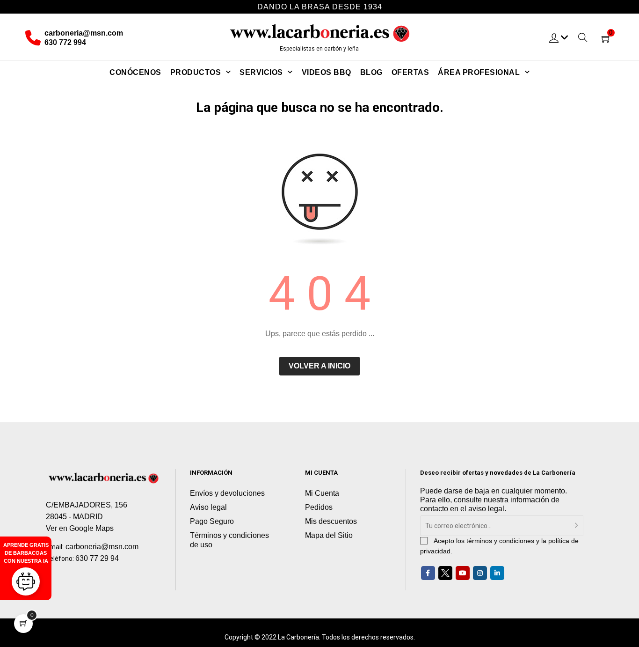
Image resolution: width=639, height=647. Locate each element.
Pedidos (319, 507)
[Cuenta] (559, 37)
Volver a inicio (319, 366)
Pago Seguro (212, 521)
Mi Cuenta (322, 493)
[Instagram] (480, 573)
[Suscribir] (575, 525)
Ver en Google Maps (80, 528)
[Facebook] (428, 573)
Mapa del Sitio (329, 535)
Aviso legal (208, 507)
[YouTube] (463, 573)
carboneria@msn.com (83, 33)
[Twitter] (445, 573)
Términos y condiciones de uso (229, 540)
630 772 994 (65, 42)
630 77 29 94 (97, 558)
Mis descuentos (331, 521)
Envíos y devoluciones (227, 493)
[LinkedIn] (497, 573)
